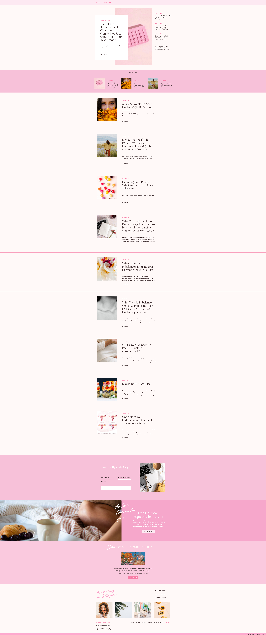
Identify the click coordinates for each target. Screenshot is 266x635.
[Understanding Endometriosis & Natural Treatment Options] (107, 422)
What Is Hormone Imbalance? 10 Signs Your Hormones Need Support (137, 267)
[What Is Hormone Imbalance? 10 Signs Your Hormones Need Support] (107, 269)
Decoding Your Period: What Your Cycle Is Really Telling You (162, 37)
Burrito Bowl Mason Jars (136, 384)
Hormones (158, 13)
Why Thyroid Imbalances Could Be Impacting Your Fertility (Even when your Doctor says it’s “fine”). (137, 307)
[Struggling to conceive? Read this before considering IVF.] (107, 350)
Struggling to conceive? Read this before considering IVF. (136, 348)
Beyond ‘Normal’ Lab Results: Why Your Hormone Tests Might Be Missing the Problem (162, 28)
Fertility (125, 299)
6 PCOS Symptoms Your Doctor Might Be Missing (163, 17)
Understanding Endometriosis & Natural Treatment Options (137, 420)
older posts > (163, 450)
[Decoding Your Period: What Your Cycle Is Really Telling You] (107, 187)
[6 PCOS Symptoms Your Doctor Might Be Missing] (126, 83)
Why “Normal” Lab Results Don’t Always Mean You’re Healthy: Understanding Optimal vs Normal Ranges (162, 49)
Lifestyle (125, 380)
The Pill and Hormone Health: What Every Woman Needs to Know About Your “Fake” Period (111, 32)
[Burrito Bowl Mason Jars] (107, 389)
